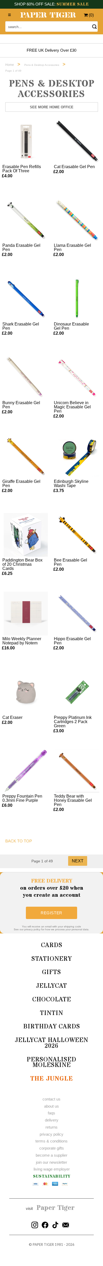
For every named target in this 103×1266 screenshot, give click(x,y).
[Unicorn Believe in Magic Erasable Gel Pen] (77, 377)
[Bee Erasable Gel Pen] (77, 535)
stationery (51, 959)
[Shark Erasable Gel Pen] (26, 299)
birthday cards (51, 1026)
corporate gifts (51, 1148)
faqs (51, 1113)
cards (51, 945)
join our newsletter (51, 1162)
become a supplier (51, 1155)
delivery (51, 1120)
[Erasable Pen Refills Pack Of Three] (26, 141)
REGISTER (51, 913)
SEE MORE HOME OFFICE (51, 107)
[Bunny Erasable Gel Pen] (26, 377)
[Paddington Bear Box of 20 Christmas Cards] (26, 535)
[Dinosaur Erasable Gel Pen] (77, 299)
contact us (51, 1099)
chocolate (51, 999)
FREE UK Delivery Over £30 (51, 50)
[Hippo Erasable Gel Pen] (77, 613)
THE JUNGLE (51, 1079)
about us (51, 1106)
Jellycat (51, 986)
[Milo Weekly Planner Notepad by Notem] (26, 613)
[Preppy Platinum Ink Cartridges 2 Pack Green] (77, 692)
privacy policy (51, 1134)
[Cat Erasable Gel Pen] (77, 141)
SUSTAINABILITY (51, 1176)
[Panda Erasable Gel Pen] (26, 220)
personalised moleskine (51, 1062)
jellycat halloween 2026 (51, 1043)
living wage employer (52, 1169)
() (91, 15)
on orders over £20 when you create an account (51, 888)
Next (77, 861)
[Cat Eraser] (26, 692)
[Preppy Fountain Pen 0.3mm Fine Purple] (26, 771)
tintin (51, 1013)
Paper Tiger (55, 1208)
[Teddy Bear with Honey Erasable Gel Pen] (77, 771)
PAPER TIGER (43, 1244)
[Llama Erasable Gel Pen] (77, 220)
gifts (51, 972)
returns (51, 1127)
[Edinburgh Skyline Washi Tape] (77, 456)
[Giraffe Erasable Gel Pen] (26, 456)
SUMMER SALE (73, 4)
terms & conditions (51, 1141)
